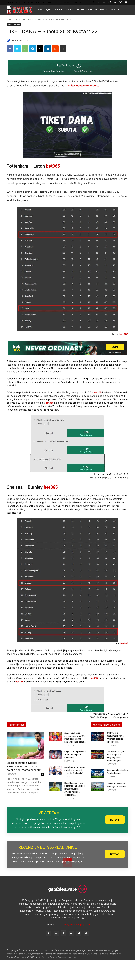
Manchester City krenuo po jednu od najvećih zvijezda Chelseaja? (75, 770)
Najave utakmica (31, 2)
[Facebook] (98, 2)
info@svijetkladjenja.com (77, 924)
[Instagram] (109, 2)
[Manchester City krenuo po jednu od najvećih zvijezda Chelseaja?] (55, 770)
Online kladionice (49, 2)
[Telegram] (32, 48)
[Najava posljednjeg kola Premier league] (97, 773)
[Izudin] (9, 40)
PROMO (66, 2)
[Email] (40, 48)
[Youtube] (125, 2)
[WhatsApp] (25, 48)
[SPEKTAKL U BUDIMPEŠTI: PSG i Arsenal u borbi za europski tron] (97, 736)
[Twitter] (120, 2)
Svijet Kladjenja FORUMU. (83, 85)
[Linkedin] (47, 48)
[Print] (63, 48)
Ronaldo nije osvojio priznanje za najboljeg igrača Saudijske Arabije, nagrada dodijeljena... (74, 789)
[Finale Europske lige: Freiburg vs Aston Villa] (97, 786)
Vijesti (18, 2)
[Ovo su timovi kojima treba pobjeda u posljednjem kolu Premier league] (97, 754)
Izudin (14, 40)
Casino (76, 2)
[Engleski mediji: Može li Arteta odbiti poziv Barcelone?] (55, 754)
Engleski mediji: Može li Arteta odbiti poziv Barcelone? (75, 755)
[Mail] (115, 2)
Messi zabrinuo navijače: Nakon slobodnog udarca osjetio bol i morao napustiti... (25, 766)
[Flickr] (104, 2)
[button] (93, 2)
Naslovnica (12, 19)
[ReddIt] (55, 48)
